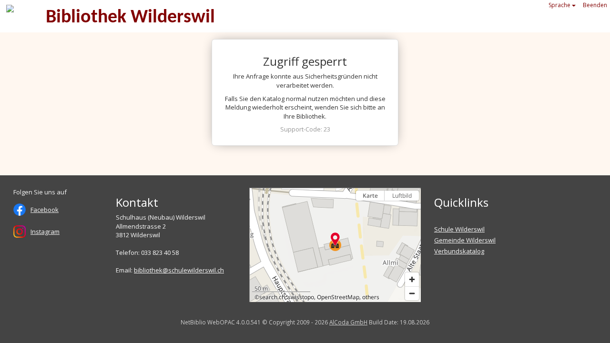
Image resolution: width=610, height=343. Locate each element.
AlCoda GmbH (348, 322)
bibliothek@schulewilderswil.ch (179, 270)
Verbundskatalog (459, 251)
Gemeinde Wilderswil (465, 240)
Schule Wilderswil (459, 229)
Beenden (595, 5)
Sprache (560, 5)
